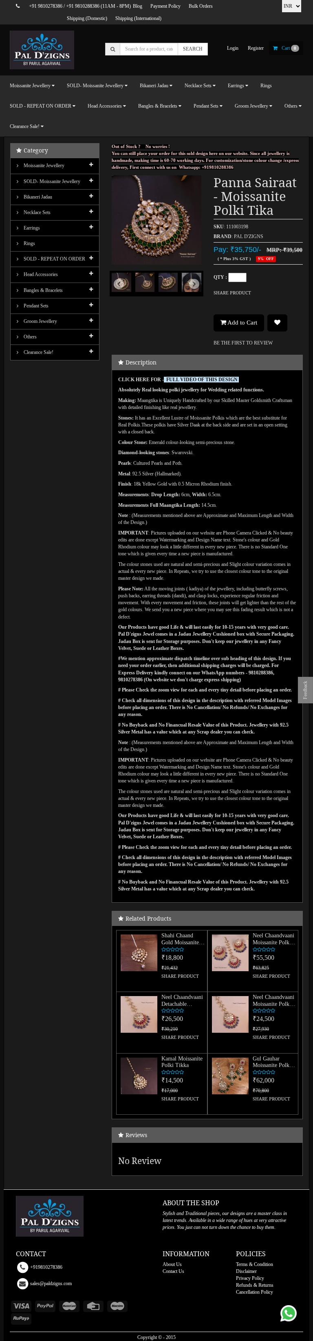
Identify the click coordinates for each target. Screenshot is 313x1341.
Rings (266, 85)
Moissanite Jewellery (43, 165)
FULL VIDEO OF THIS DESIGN (202, 379)
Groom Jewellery (39, 321)
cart (289, 48)
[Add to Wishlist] (277, 322)
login (232, 48)
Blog (137, 6)
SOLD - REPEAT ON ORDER (53, 259)
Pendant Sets (35, 306)
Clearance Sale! (37, 352)
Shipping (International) (138, 18)
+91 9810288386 (82, 6)
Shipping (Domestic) (87, 18)
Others (29, 337)
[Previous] (118, 291)
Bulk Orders (201, 6)
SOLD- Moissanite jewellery (51, 181)
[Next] (194, 291)
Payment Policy (165, 6)
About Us (172, 1264)
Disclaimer (246, 1271)
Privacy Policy (250, 1278)
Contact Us (173, 1271)
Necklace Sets (36, 212)
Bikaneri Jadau (37, 197)
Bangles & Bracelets (42, 290)
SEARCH (193, 49)
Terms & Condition (254, 1264)
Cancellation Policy (254, 1292)
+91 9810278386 (45, 6)
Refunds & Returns (254, 1285)
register (256, 48)
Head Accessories (40, 274)
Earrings (31, 228)
